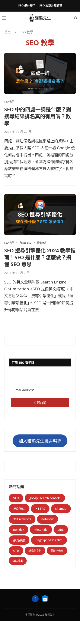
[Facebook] (35, 598)
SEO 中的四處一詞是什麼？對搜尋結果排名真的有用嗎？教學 (37, 116)
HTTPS (40, 508)
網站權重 (18, 561)
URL (61, 530)
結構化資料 (35, 551)
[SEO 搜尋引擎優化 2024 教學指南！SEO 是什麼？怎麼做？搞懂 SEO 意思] (40, 214)
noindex (18, 530)
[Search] (76, 18)
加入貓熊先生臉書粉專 (40, 441)
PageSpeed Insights (49, 540)
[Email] (45, 598)
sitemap (60, 508)
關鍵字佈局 (57, 551)
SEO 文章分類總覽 (50, 5)
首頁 (7, 32)
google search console (45, 498)
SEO (16, 498)
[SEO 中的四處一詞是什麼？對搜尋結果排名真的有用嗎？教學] (40, 73)
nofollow (47, 519)
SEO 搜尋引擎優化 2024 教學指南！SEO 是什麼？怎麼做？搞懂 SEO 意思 (40, 257)
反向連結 (19, 509)
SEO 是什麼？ (26, 5)
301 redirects (22, 519)
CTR (16, 551)
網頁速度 (19, 540)
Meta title (41, 530)
